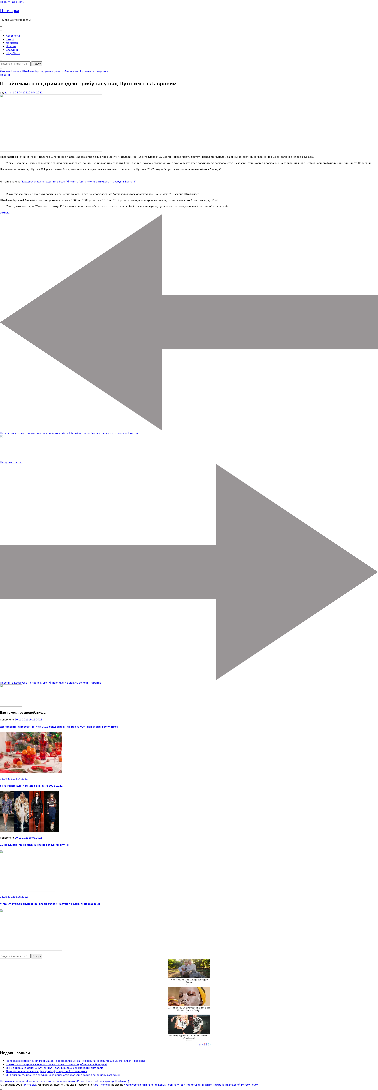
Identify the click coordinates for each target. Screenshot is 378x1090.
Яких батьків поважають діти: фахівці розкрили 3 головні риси (46, 1071)
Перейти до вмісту (12, 2)
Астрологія (13, 35)
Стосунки (12, 50)
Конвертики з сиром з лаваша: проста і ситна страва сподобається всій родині (56, 1064)
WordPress (131, 1084)
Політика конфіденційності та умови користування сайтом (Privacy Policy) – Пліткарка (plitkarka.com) (64, 1081)
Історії (10, 39)
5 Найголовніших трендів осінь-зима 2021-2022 (31, 785)
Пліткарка (9, 11)
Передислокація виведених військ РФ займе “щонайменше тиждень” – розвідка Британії (78, 181)
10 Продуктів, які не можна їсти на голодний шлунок (34, 845)
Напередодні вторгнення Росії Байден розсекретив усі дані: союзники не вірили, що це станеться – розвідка (75, 1061)
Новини (11, 46)
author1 (9, 92)
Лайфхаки (12, 43)
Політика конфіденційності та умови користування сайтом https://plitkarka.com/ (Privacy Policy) (198, 1084)
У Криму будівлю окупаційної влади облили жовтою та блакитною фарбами (50, 904)
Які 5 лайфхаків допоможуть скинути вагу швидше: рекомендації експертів (54, 1068)
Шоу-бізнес (13, 53)
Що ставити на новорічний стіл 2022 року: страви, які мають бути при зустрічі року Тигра (59, 726)
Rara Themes (101, 1084)
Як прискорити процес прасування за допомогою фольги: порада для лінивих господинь (63, 1075)
